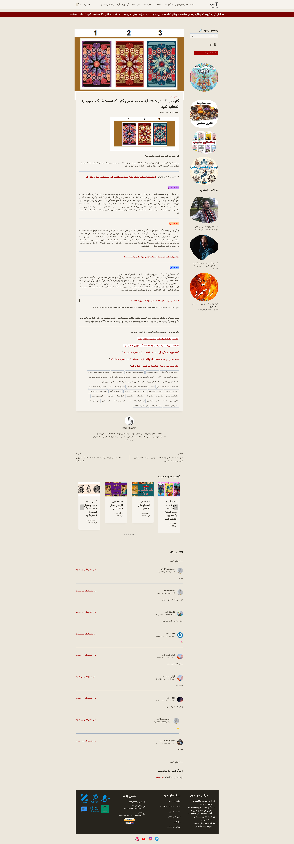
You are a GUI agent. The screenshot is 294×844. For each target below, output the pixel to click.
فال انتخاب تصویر (172, 396)
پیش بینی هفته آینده (171, 405)
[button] (82, 4)
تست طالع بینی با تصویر (170, 382)
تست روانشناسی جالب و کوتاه (120, 377)
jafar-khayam (174, 112)
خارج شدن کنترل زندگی (116, 386)
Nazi (173, 698)
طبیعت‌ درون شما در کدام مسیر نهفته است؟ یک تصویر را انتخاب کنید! (151, 345)
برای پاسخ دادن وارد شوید (86, 569)
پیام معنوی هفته (93, 401)
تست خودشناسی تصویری (135, 372)
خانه (191, 4)
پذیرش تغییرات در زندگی (136, 401)
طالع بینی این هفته (171, 391)
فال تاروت (159, 396)
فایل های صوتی (181, 4)
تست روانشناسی (117, 372)
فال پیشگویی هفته (98, 396)
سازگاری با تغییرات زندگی (97, 386)
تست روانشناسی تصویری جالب (143, 377)
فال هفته (130, 396)
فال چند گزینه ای (153, 401)
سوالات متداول (174, 811)
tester (174, 523)
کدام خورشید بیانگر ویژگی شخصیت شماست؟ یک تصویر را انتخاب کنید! (99, 457)
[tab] (133, 534)
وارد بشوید (160, 777)
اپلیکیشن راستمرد (107, 4)
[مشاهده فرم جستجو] (89, 5)
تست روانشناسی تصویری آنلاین (167, 377)
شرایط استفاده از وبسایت (170, 806)
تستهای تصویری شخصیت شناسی (128, 382)
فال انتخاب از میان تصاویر (98, 391)
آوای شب (170, 655)
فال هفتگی (120, 396)
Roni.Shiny (146, 513)
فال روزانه (149, 396)
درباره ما (177, 821)
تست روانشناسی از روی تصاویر (98, 372)
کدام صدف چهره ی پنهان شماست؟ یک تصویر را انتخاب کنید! (155, 366)
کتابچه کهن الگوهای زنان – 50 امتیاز (143, 505)
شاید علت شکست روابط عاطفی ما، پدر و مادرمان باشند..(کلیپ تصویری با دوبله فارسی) (158, 457)
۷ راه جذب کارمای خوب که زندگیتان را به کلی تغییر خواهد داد (155, 300)
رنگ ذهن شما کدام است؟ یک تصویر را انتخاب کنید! (158, 338)
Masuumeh (169, 569)
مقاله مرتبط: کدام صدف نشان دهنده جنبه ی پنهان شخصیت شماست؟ (151, 256)
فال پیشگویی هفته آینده (170, 401)
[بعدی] (82, 507)
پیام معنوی (106, 401)
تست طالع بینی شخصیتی (150, 382)
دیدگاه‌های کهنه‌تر (176, 561)
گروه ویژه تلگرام (123, 4)
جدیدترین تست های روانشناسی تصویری (140, 386)
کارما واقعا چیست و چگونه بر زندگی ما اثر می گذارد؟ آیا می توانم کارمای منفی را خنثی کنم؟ (120, 176)
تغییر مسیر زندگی (108, 382)
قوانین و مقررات (174, 801)
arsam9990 (169, 741)
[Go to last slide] (176, 507)
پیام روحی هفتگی (119, 401)
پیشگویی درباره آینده (141, 405)
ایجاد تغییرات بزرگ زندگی (169, 372)
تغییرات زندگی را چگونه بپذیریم (167, 386)
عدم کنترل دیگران (116, 391)
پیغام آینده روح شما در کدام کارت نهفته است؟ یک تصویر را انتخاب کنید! (171, 510)
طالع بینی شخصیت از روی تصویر (135, 391)
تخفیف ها (137, 4)
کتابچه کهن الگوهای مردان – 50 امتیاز (116, 505)
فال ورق (110, 396)
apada (172, 612)
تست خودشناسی (174, 97)
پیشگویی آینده (156, 405)
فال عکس (139, 396)
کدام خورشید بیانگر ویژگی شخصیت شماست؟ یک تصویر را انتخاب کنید (151, 352)
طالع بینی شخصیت (155, 391)
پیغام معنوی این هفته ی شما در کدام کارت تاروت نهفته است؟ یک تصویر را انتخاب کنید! (144, 359)
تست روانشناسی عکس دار (98, 377)
